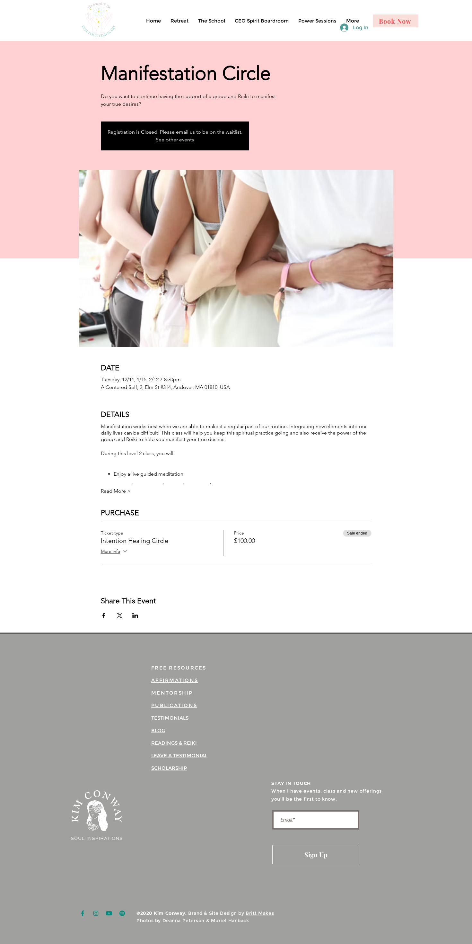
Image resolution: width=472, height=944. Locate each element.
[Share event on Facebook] (104, 615)
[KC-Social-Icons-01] (83, 913)
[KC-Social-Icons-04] (109, 913)
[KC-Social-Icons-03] (122, 913)
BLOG (158, 730)
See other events (175, 140)
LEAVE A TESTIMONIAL (179, 755)
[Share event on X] (120, 615)
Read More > (116, 491)
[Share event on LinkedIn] (135, 615)
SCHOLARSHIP (169, 768)
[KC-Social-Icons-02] (96, 913)
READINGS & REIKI (174, 743)
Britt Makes (260, 913)
